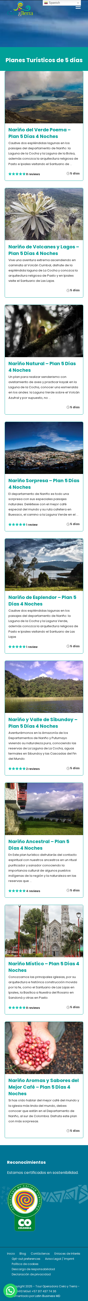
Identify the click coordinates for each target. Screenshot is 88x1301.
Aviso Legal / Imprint (59, 1259)
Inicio (11, 1254)
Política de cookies (25, 1264)
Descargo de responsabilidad (33, 1269)
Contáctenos (40, 1254)
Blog (22, 1254)
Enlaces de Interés (67, 1254)
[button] (10, 1291)
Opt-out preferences (26, 1259)
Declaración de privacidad (31, 1274)
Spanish (54, 2)
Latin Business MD (47, 1296)
